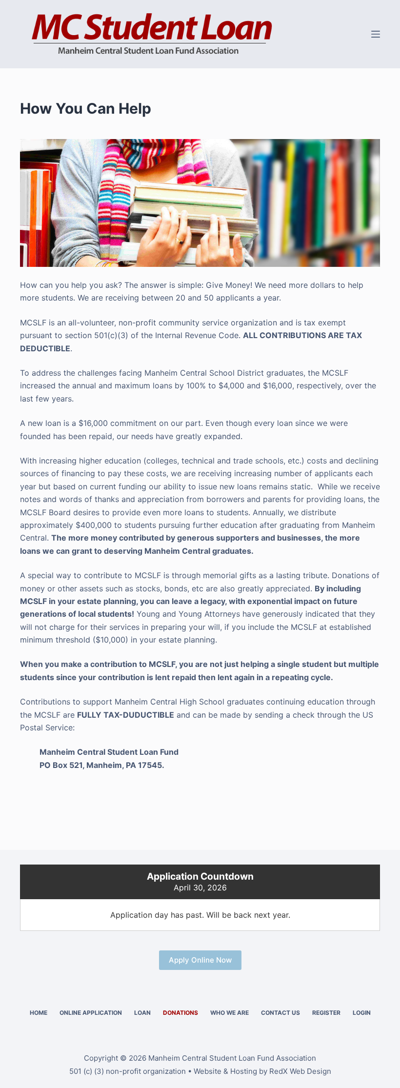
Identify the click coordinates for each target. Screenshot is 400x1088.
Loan (142, 1012)
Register (326, 1012)
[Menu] (375, 34)
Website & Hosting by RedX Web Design (262, 1071)
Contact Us (280, 1012)
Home (38, 1012)
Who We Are (229, 1012)
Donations (180, 1012)
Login (362, 1012)
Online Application (91, 1012)
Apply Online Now (200, 960)
